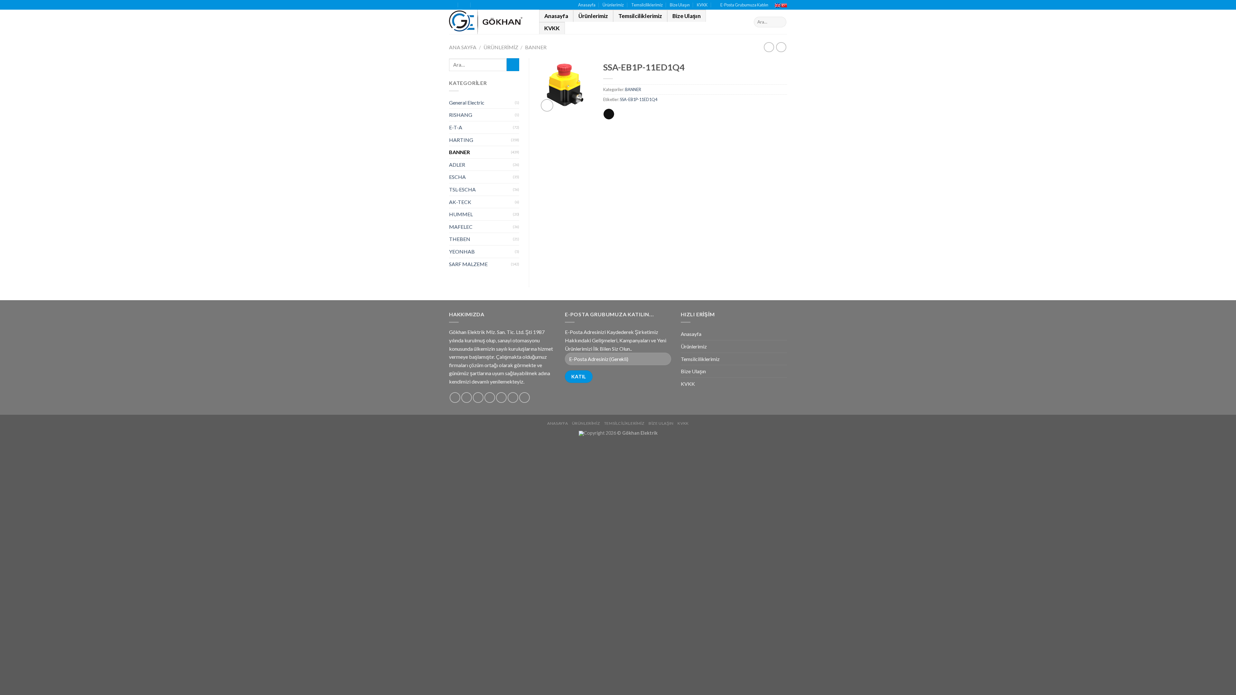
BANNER (536, 47)
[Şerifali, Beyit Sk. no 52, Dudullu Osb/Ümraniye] (451, 5)
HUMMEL (461, 214)
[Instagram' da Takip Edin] (466, 397)
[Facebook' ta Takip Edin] (455, 397)
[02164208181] (477, 5)
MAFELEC (461, 227)
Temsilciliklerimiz (647, 4)
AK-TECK (460, 202)
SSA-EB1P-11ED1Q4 (638, 99)
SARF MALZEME (468, 264)
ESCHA (457, 177)
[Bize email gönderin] (489, 397)
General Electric (466, 102)
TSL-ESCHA (462, 189)
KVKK (702, 4)
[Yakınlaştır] (547, 105)
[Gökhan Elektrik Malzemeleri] (489, 22)
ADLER (457, 165)
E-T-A (455, 127)
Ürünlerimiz (613, 4)
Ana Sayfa (462, 47)
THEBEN (459, 239)
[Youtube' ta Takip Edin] (524, 397)
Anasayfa (586, 4)
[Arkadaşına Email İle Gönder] (609, 114)
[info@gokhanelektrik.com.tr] (464, 5)
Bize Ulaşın (680, 4)
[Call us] (501, 397)
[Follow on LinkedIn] (513, 397)
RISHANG (460, 115)
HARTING (461, 140)
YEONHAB (462, 251)
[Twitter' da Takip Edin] (478, 397)
